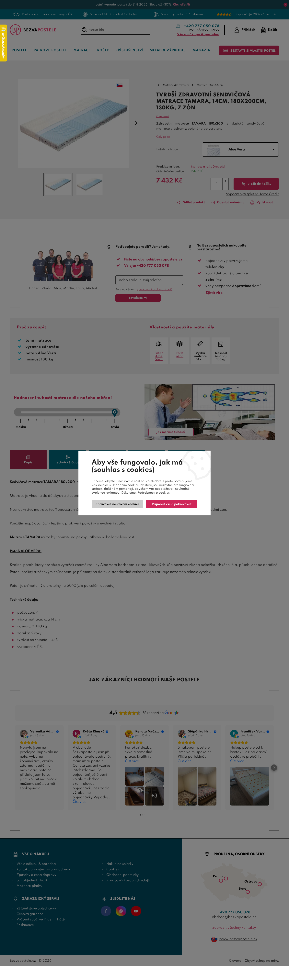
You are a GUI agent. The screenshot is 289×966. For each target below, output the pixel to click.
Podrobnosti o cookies (153, 492)
